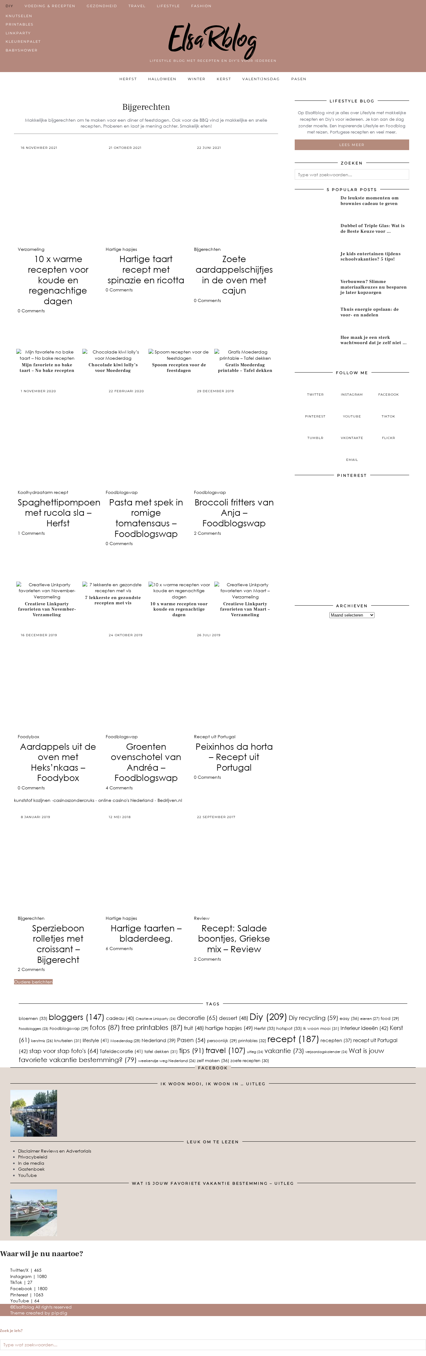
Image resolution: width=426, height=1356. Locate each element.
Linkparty (18, 33)
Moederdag (125, 1040)
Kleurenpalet (23, 41)
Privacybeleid (32, 1156)
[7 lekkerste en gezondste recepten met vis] (113, 590)
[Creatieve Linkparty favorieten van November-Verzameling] (47, 596)
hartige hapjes (229, 1028)
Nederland (159, 1040)
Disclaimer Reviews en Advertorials (54, 1151)
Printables (20, 24)
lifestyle (96, 1040)
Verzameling (31, 249)
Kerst (224, 79)
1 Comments (31, 533)
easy (349, 1018)
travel (226, 1050)
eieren (370, 1018)
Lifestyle (168, 6)
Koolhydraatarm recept (43, 492)
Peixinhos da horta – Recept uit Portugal (234, 757)
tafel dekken (161, 1051)
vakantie (284, 1050)
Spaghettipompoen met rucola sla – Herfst (59, 512)
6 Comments (119, 948)
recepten (336, 1040)
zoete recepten (249, 1060)
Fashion (201, 6)
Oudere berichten (33, 981)
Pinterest (26, 1294)
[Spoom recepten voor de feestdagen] (179, 358)
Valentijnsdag (261, 79)
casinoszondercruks (73, 800)
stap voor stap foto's (64, 1050)
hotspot (289, 1028)
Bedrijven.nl (169, 800)
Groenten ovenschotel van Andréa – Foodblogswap (146, 762)
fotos (105, 1027)
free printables (152, 1027)
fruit (194, 1028)
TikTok (21, 1282)
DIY (9, 6)
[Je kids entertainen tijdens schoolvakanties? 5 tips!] (315, 263)
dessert (233, 1018)
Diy (268, 1016)
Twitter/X (25, 1270)
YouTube (27, 1175)
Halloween (162, 79)
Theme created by (38, 1312)
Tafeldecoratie (121, 1051)
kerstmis (42, 1040)
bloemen (33, 1018)
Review (202, 918)
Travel (137, 6)
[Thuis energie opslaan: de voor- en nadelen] (315, 318)
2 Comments (207, 533)
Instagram (28, 1276)
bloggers (77, 1017)
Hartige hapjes (121, 249)
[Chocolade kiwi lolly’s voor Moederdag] (113, 358)
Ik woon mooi (321, 1028)
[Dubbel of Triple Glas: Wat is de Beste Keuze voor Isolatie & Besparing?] (315, 234)
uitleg (255, 1052)
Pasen (299, 79)
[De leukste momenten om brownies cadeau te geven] (315, 207)
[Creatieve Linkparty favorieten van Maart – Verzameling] (245, 596)
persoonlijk (222, 1040)
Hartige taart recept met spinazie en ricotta (146, 269)
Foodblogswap (122, 492)
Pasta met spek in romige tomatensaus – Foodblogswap (146, 518)
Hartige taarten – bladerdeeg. (146, 933)
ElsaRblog (213, 39)
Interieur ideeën (365, 1028)
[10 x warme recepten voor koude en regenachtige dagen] (179, 596)
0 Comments (31, 310)
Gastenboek (31, 1169)
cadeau (120, 1018)
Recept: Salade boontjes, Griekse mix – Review (234, 938)
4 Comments (119, 787)
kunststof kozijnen (32, 800)
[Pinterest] (323, 510)
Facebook (28, 1288)
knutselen (67, 1040)
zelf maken (213, 1060)
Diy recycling (313, 1017)
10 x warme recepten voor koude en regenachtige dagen (58, 279)
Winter (197, 79)
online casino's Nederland (125, 800)
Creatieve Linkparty (156, 1019)
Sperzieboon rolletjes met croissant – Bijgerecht (58, 944)
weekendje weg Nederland (167, 1060)
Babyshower (22, 50)
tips (191, 1050)
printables (252, 1040)
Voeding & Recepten (50, 6)
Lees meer (352, 145)
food (390, 1018)
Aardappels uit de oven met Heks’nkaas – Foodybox (58, 762)
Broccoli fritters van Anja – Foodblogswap (234, 512)
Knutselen (19, 16)
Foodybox (28, 736)
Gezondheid (102, 6)
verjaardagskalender (326, 1052)
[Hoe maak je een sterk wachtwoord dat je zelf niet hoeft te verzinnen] (315, 346)
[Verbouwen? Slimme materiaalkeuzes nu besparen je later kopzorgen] (315, 290)
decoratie (197, 1017)
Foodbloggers (33, 1029)
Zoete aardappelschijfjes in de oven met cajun (234, 274)
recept (293, 1038)
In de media (31, 1163)
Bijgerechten (207, 249)
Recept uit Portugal (214, 736)
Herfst (128, 79)
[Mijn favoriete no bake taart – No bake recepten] (47, 358)
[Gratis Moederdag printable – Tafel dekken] (245, 358)
